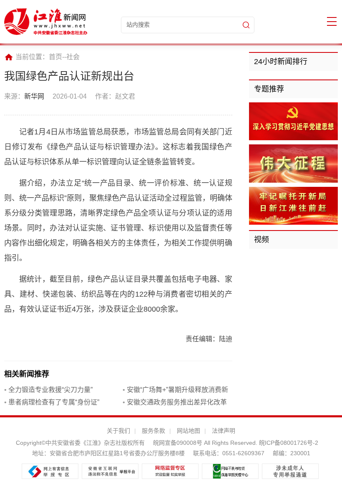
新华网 (34, 96)
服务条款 (153, 430)
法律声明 (223, 430)
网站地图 (188, 430)
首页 (55, 56)
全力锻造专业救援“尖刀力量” (48, 389)
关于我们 (118, 430)
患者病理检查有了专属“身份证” (51, 402)
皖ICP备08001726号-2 (287, 442)
